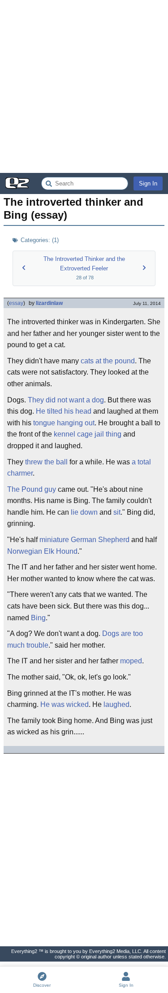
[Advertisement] (84, 86)
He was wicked (64, 704)
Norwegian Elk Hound (42, 551)
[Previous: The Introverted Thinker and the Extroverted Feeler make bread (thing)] (23, 267)
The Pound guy (31, 489)
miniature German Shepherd (84, 539)
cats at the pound (108, 361)
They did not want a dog (66, 400)
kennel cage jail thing (87, 434)
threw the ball (46, 462)
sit (117, 512)
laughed (116, 704)
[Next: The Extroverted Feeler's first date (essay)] (144, 267)
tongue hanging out (64, 423)
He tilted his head (63, 411)
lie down (84, 512)
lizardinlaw (49, 303)
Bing (38, 618)
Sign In (148, 183)
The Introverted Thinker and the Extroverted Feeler (84, 264)
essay (16, 303)
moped (131, 661)
